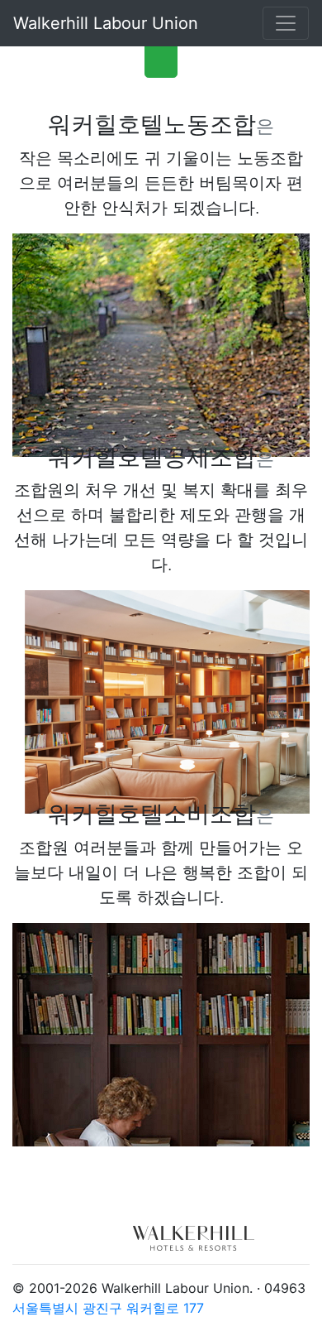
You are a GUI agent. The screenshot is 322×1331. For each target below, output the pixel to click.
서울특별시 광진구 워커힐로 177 (108, 1308)
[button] (161, 58)
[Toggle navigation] (286, 23)
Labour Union (105, 23)
